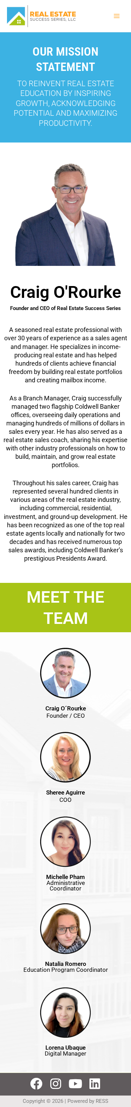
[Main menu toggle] (116, 16)
